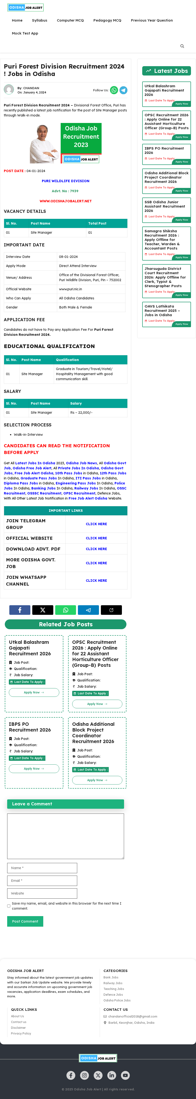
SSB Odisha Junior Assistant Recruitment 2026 (165, 206)
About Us (17, 1016)
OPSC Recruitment (79, 493)
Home (17, 20)
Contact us (18, 1022)
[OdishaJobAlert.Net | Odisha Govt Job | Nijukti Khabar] (25, 7)
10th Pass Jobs (68, 473)
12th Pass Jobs (113, 473)
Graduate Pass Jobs (39, 478)
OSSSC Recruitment (44, 493)
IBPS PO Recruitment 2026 (30, 727)
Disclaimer (18, 1027)
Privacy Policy (21, 1033)
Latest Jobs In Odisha (35, 463)
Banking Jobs (43, 488)
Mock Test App (25, 33)
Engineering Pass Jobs (76, 483)
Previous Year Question (152, 20)
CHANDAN (31, 88)
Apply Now (181, 103)
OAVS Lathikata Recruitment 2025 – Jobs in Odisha (162, 310)
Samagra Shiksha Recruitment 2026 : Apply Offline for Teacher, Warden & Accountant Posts (162, 239)
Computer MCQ (70, 20)
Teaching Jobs (113, 989)
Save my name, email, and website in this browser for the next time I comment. (66, 906)
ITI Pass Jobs (88, 478)
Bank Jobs (110, 977)
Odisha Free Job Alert (32, 468)
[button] (182, 46)
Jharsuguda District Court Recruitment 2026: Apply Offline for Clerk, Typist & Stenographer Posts (165, 277)
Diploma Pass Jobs (21, 483)
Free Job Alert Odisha (34, 473)
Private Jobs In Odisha (78, 468)
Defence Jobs (108, 493)
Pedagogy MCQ (107, 20)
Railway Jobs (86, 488)
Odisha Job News (81, 463)
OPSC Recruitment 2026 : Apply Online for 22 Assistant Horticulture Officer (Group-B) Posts (95, 653)
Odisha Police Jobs (117, 1000)
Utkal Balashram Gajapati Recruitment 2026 (30, 648)
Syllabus (39, 20)
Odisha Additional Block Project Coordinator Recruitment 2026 (93, 732)
